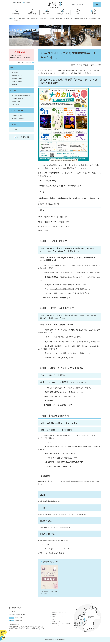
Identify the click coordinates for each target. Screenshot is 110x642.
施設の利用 (15, 84)
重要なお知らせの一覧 (24, 62)
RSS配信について (56, 621)
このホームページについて (58, 616)
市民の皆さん (36, 18)
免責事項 (54, 614)
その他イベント (17, 104)
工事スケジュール (17, 115)
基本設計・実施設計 (18, 118)
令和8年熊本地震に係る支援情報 (20, 57)
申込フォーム (44, 231)
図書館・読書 (16, 101)
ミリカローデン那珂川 (67, 18)
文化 (58, 18)
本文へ (10, 2)
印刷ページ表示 (96, 65)
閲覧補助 (28, 2)
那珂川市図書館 (17, 78)
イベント (13, 90)
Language (18, 2)
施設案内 (13, 68)
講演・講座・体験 (17, 98)
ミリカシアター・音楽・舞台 (21, 95)
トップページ (17, 18)
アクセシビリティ (56, 619)
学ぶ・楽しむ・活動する (48, 18)
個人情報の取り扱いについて (59, 612)
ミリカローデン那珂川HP (60, 289)
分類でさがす (27, 18)
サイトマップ (55, 626)
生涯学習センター (17, 75)
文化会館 (15, 73)
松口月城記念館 (17, 81)
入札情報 (13, 124)
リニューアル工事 (16, 110)
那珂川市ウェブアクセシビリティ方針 (61, 623)
